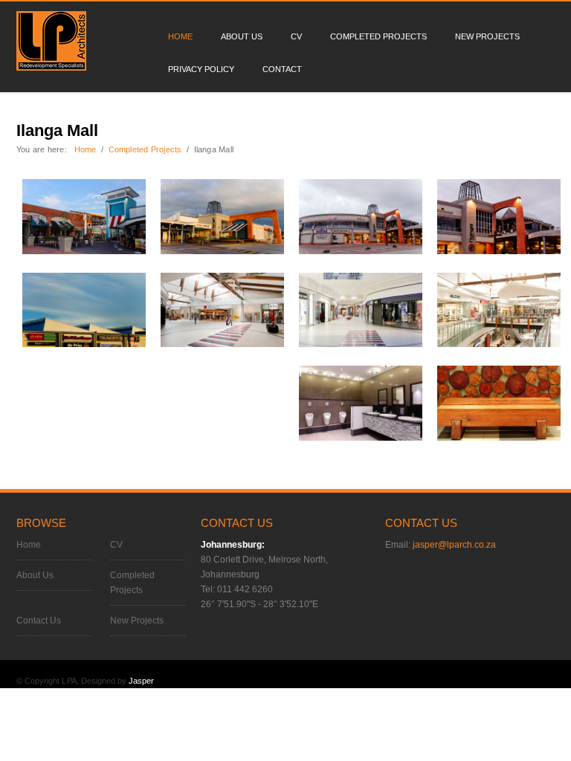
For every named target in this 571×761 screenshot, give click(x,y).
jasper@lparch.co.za (454, 545)
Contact (282, 69)
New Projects (487, 36)
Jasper (141, 680)
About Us (241, 36)
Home (180, 36)
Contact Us (38, 620)
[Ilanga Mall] (84, 215)
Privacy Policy (201, 69)
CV (296, 36)
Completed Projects (378, 36)
